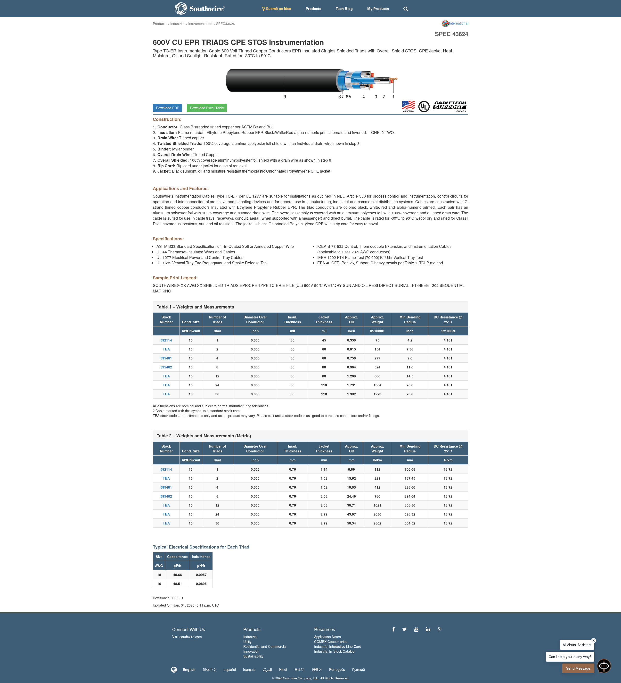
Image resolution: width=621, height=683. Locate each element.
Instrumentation (200, 23)
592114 (166, 340)
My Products (378, 8)
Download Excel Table (207, 107)
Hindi (283, 669)
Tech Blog (344, 8)
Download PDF (167, 107)
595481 (166, 358)
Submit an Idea (278, 8)
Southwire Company (297, 678)
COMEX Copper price (330, 641)
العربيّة (267, 669)
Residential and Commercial (264, 646)
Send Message (578, 668)
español (230, 669)
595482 (166, 367)
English (189, 669)
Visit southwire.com (187, 636)
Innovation (251, 651)
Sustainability (253, 656)
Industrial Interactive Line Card (337, 646)
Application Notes (327, 636)
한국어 (317, 669)
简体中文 (209, 669)
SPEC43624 (225, 23)
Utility (247, 641)
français (249, 669)
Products (159, 23)
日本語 (299, 669)
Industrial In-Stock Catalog (334, 651)
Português (337, 669)
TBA (166, 349)
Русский (358, 669)
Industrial (177, 23)
